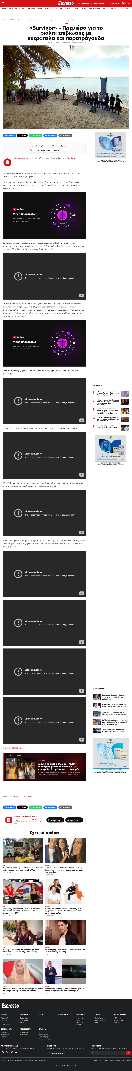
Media (22, 1022)
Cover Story (5, 1024)
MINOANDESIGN (70, 1065)
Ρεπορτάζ (4, 1018)
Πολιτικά (117, 1022)
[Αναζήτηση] (129, 3)
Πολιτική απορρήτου (46, 1039)
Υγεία (78, 1020)
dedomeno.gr (15, 748)
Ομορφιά (79, 1018)
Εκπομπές (4, 1032)
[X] (11, 1052)
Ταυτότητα (42, 1032)
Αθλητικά (117, 1018)
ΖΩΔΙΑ (84, 8)
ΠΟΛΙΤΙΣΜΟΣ (113, 8)
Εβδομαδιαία (100, 1020)
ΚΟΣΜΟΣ (68, 8)
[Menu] (3, 3)
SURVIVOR (14, 796)
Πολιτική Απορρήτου (117, 1060)
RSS (21, 1037)
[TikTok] (20, 1052)
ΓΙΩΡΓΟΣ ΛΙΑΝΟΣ (27, 796)
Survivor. (71, 158)
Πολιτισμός (63, 1015)
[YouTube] (16, 1052)
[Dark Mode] (123, 3)
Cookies (128, 1060)
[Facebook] (2, 1052)
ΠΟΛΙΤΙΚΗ (58, 8)
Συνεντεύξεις (5, 1034)
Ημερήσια (99, 1018)
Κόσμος (4, 1022)
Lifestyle (80, 1015)
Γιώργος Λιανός (21, 158)
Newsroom (66, 43)
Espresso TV (6, 1029)
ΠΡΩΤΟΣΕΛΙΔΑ (94, 8)
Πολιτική (4, 1020)
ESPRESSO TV (126, 8)
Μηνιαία (98, 1022)
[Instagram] (7, 1052)
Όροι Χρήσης (43, 1037)
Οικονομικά (118, 1020)
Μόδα (78, 1024)
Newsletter (24, 1034)
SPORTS (77, 8)
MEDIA (39, 8)
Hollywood (24, 1020)
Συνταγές (79, 1022)
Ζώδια (97, 1015)
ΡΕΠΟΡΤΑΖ (48, 8)
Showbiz (24, 1015)
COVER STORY (20, 8)
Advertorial (24, 1032)
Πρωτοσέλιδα (120, 1015)
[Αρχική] (10, 1005)
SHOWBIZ (31, 8)
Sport (41, 1015)
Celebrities (24, 1018)
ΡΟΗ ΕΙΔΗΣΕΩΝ (7, 8)
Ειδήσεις (4, 1015)
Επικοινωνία (43, 1034)
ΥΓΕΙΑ (104, 8)
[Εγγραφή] (128, 1053)
